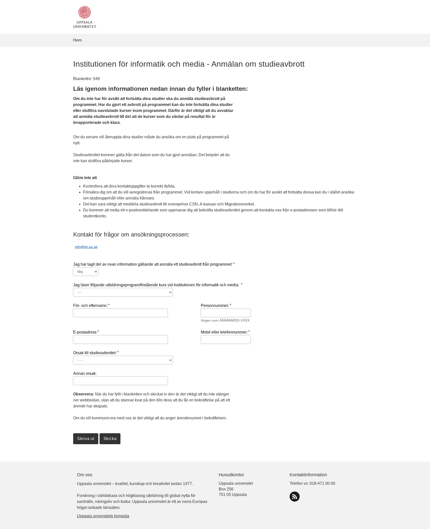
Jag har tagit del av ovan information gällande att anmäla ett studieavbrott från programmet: (152, 264)
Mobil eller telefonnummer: (224, 332)
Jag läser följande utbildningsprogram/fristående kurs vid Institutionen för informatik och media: (156, 285)
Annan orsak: (85, 373)
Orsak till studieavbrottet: (94, 353)
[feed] (295, 496)
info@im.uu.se (86, 247)
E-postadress (85, 332)
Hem (77, 40)
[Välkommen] (83, 16)
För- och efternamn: (90, 305)
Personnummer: (215, 305)
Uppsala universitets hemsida (103, 516)
